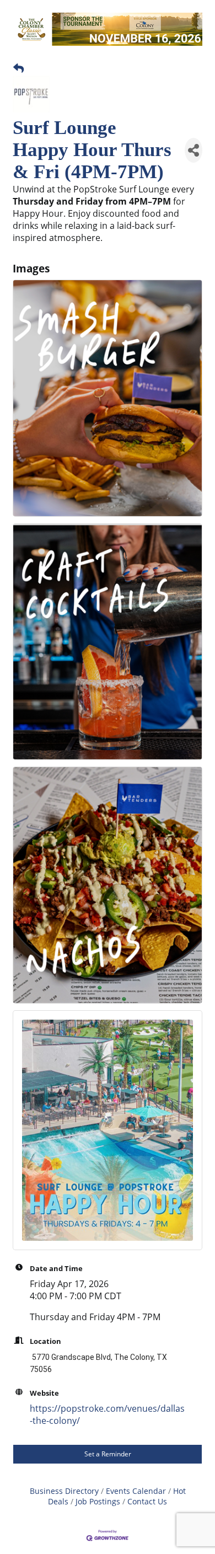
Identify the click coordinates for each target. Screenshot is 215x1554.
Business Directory (64, 1491)
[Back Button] (18, 68)
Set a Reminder (107, 1454)
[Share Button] (193, 150)
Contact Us (147, 1501)
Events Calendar (136, 1491)
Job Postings (98, 1501)
